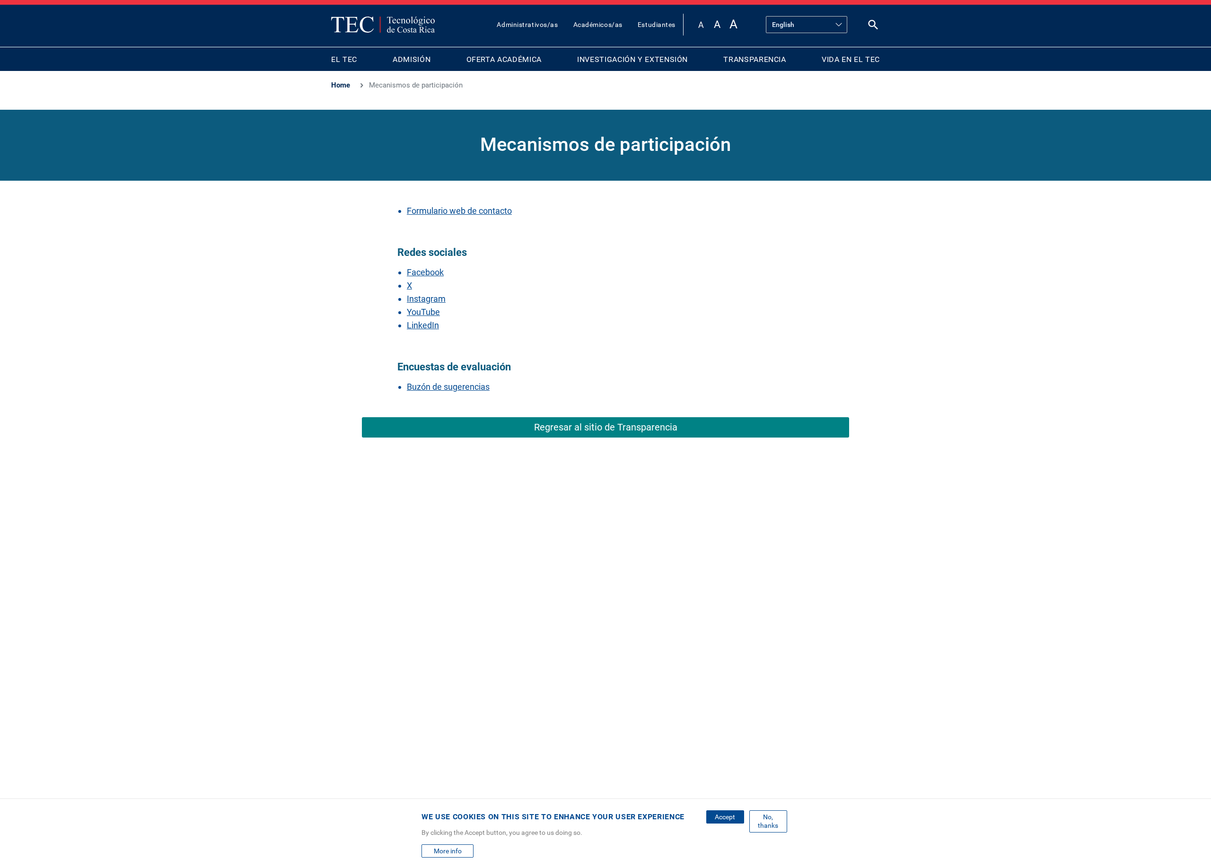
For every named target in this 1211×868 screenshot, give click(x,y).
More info (448, 851)
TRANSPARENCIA (754, 59)
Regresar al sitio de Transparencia (605, 427)
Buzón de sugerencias (448, 387)
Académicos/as (598, 24)
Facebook (425, 272)
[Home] (383, 25)
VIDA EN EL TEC (851, 59)
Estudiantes (657, 24)
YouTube (423, 312)
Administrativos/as (527, 24)
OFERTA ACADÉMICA (504, 59)
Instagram (426, 299)
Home (340, 85)
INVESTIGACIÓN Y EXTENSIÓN (632, 59)
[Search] (873, 26)
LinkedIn (423, 325)
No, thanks (768, 821)
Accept (725, 817)
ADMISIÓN (411, 59)
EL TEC (344, 59)
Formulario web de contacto (459, 211)
